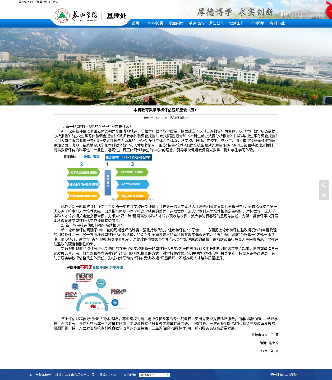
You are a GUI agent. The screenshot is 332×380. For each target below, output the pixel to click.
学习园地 (257, 23)
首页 (135, 23)
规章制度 (176, 23)
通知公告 (216, 23)
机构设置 (155, 23)
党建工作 (236, 23)
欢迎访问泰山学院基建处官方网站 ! (39, 2)
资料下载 (277, 23)
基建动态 (196, 23)
